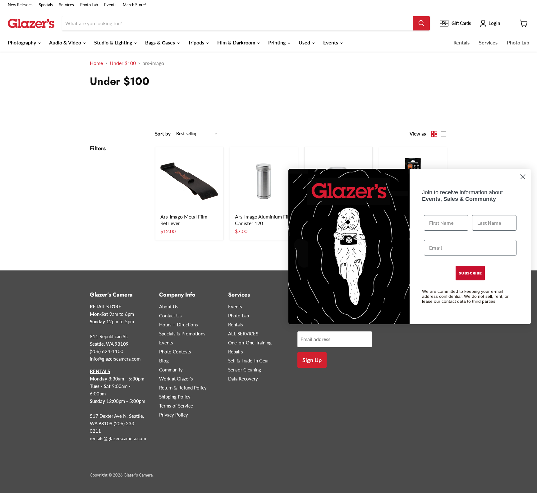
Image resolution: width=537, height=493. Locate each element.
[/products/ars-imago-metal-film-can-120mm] (264, 181)
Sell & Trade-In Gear (248, 360)
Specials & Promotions (182, 333)
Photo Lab (89, 4)
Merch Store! (134, 4)
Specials (46, 4)
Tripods (196, 42)
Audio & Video (65, 42)
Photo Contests (175, 351)
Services (66, 4)
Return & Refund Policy (183, 387)
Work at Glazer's (176, 378)
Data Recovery (243, 378)
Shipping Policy (174, 396)
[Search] (421, 23)
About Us (168, 306)
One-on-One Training (250, 342)
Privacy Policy (173, 414)
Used (305, 42)
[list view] (442, 134)
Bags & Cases (160, 42)
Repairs (235, 351)
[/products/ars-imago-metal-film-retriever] (189, 181)
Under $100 (123, 63)
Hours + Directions (178, 324)
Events (110, 4)
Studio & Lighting (113, 42)
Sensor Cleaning (244, 369)
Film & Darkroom (236, 42)
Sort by (163, 133)
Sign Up (312, 360)
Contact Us (170, 315)
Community (171, 369)
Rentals (461, 42)
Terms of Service (176, 405)
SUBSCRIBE (470, 273)
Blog (164, 360)
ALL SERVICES (243, 333)
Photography (22, 42)
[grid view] (434, 134)
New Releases (20, 4)
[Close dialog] (522, 176)
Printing (277, 42)
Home (96, 63)
